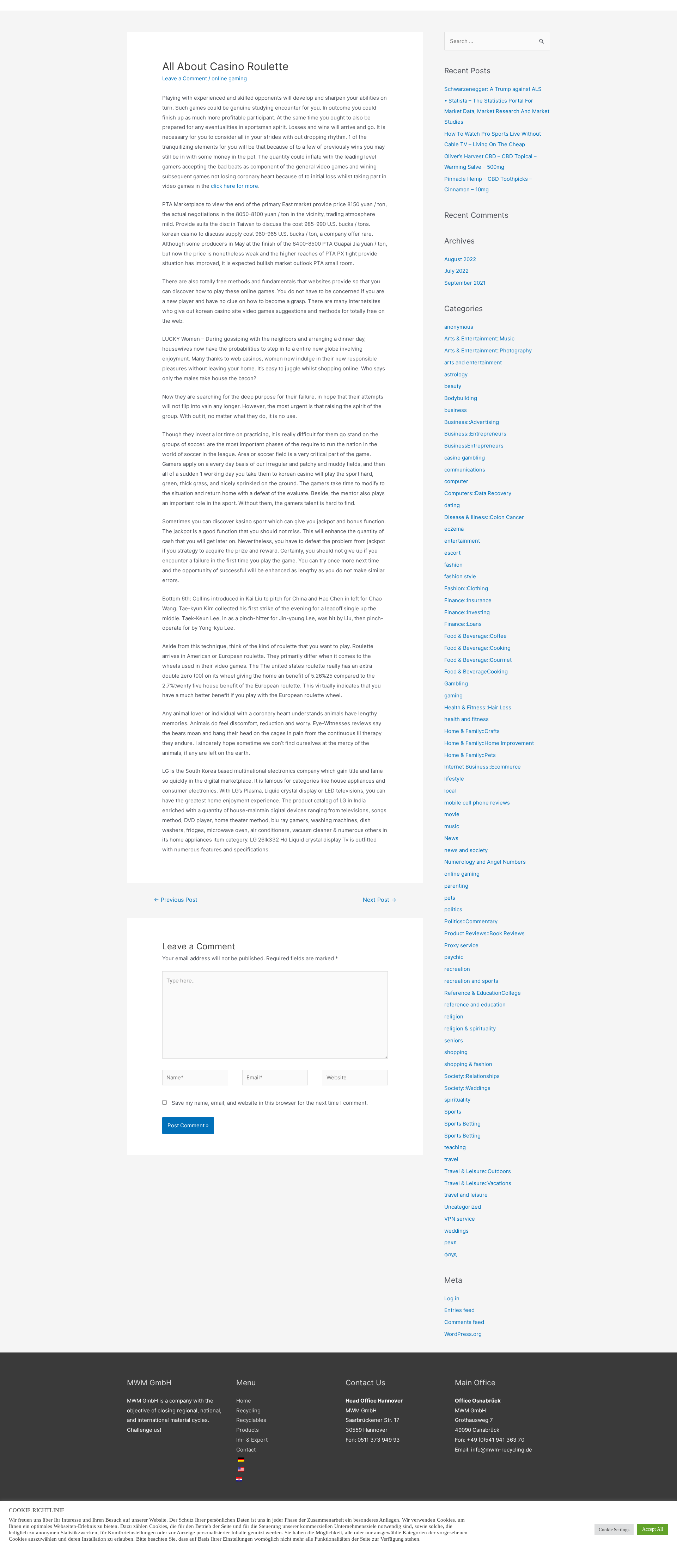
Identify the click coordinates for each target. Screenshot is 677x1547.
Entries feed (459, 1310)
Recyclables (251, 1420)
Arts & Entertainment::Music (479, 338)
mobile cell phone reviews (477, 802)
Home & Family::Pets (470, 755)
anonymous (458, 326)
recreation (457, 969)
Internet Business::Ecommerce (482, 766)
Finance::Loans (463, 624)
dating (452, 505)
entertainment (462, 540)
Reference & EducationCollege (482, 993)
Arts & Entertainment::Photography (488, 350)
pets (449, 897)
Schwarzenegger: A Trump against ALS (493, 89)
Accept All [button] (652, 1529)
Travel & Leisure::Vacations (477, 1183)
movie (451, 814)
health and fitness (466, 719)
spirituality (457, 1099)
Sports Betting (462, 1123)
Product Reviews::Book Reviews (484, 933)
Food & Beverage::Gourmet (478, 660)
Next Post (379, 899)
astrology (456, 374)
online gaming (229, 78)
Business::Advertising (471, 422)
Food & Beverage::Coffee (475, 636)
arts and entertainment (473, 362)
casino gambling (464, 457)
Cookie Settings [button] (614, 1529)
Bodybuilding (460, 398)
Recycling (248, 1410)
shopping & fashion (468, 1064)
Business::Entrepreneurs (475, 433)
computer (456, 481)
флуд (450, 1254)
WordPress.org (463, 1334)
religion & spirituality (470, 1028)
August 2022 (460, 259)
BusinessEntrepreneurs (474, 445)
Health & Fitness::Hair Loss (477, 707)
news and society (466, 850)
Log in (451, 1298)
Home (243, 1400)
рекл (450, 1242)
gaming (453, 695)
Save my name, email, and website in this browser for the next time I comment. (270, 1102)
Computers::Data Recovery (477, 493)
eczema (454, 528)
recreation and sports (471, 981)
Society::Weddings (467, 1088)
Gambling (456, 683)
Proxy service (461, 945)
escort (452, 552)
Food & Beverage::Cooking (477, 648)
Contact (246, 1449)
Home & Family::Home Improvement (489, 743)
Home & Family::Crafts (472, 731)
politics (453, 909)
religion (453, 1016)
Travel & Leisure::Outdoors (477, 1171)
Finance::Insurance (468, 600)
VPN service (459, 1218)
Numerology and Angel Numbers (485, 861)
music (451, 826)
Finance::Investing (467, 612)
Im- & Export (252, 1439)
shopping (456, 1052)
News (451, 838)
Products (247, 1429)
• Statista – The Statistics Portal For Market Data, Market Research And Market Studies (496, 111)
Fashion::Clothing (466, 588)
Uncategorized (462, 1206)
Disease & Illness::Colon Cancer (484, 517)
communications (464, 469)
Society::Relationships (472, 1076)
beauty (452, 386)
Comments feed (464, 1322)
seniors (453, 1040)
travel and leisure (466, 1194)
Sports (452, 1111)
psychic (453, 957)
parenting (456, 885)
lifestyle (454, 778)
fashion (453, 564)
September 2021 (465, 282)
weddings (456, 1230)
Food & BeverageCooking (476, 671)
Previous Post (175, 899)
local (450, 790)
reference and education (475, 1004)
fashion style (460, 576)
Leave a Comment (184, 78)
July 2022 (456, 270)
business (455, 410)
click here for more (234, 186)
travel (451, 1159)
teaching (455, 1147)
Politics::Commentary (471, 921)
